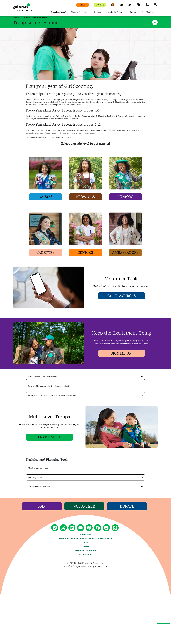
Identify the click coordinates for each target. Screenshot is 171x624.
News (85, 542)
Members (16, 17)
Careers (85, 546)
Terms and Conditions (85, 550)
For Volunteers (25, 17)
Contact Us (85, 534)
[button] (113, 6)
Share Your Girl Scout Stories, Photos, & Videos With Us (85, 538)
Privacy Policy (85, 554)
